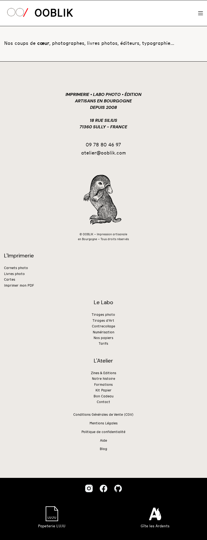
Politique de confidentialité (103, 432)
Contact (103, 402)
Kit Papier (103, 390)
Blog (103, 449)
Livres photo (14, 274)
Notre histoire (103, 379)
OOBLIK (53, 13)
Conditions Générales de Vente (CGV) (103, 415)
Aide (103, 440)
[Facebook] (103, 488)
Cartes (9, 279)
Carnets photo (16, 268)
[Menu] (200, 13)
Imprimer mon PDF (19, 285)
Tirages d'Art (103, 321)
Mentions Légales (103, 423)
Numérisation (103, 332)
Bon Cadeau (103, 396)
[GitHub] (118, 488)
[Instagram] (89, 488)
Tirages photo (103, 315)
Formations (103, 385)
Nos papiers (103, 338)
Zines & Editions (103, 373)
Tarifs (103, 344)
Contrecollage (103, 326)
